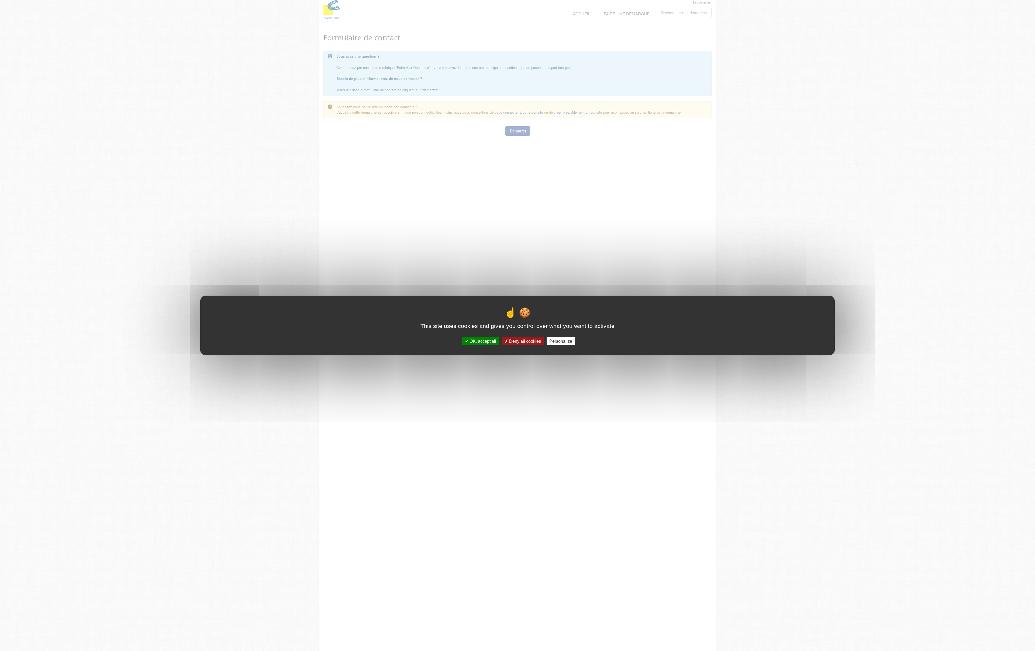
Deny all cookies (524, 341)
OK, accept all (482, 341)
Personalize (560, 341)
